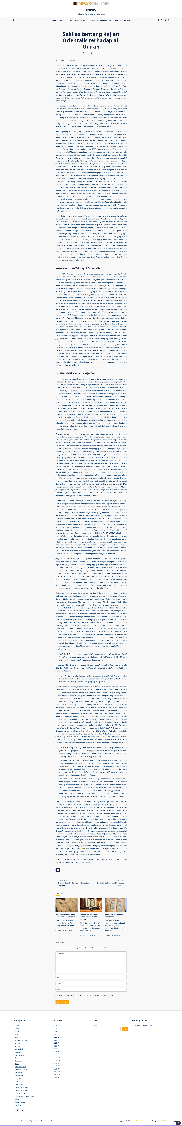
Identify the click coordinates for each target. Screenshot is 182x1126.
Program (18, 1078)
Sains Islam (19, 1084)
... (75, 925)
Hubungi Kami (125, 20)
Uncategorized (20, 1102)
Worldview (18, 1105)
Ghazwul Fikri (19, 1049)
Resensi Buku (19, 1081)
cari (125, 1029)
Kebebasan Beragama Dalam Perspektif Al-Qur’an (89, 916)
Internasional (19, 1055)
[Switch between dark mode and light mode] (166, 20)
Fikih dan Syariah (21, 1040)
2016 (55, 1054)
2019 (55, 1046)
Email (59, 983)
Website (59, 990)
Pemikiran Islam (20, 1067)
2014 (55, 1060)
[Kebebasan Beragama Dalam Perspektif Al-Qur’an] (91, 905)
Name (59, 977)
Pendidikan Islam (21, 1070)
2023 (55, 1034)
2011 (55, 1069)
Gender (17, 1043)
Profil (60, 20)
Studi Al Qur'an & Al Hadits (24, 1096)
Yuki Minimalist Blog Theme (141, 1121)
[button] (177, 1123)
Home (54, 20)
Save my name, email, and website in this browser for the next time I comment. (87, 995)
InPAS (91, 10)
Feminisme (18, 1037)
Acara (17, 1026)
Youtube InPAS (105, 20)
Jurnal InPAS (93, 20)
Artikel (69, 20)
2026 (55, 1025)
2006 (55, 1077)
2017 (55, 1051)
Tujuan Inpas (30, 1120)
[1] (82, 848)
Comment (60, 954)
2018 (55, 1049)
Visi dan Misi (39, 1120)
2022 (55, 1037)
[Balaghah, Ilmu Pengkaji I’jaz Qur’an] (116, 905)
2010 (55, 1072)
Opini (77, 20)
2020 (55, 1043)
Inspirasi (18, 1052)
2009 (55, 1075)
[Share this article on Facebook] (58, 870)
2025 (55, 1028)
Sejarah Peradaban (21, 1087)
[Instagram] (161, 20)
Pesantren (18, 1073)
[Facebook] (158, 20)
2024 (55, 1031)
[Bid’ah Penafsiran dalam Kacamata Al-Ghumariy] (67, 905)
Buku (16, 1034)
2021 (55, 1040)
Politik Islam (19, 1076)
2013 (55, 1063)
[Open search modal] (168, 20)
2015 (55, 1057)
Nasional (18, 1058)
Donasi (115, 20)
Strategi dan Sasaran (22, 1093)
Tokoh (17, 1099)
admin (86, 53)
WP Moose (164, 1121)
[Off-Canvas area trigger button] (14, 20)
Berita (83, 20)
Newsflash (18, 1061)
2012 (55, 1066)
